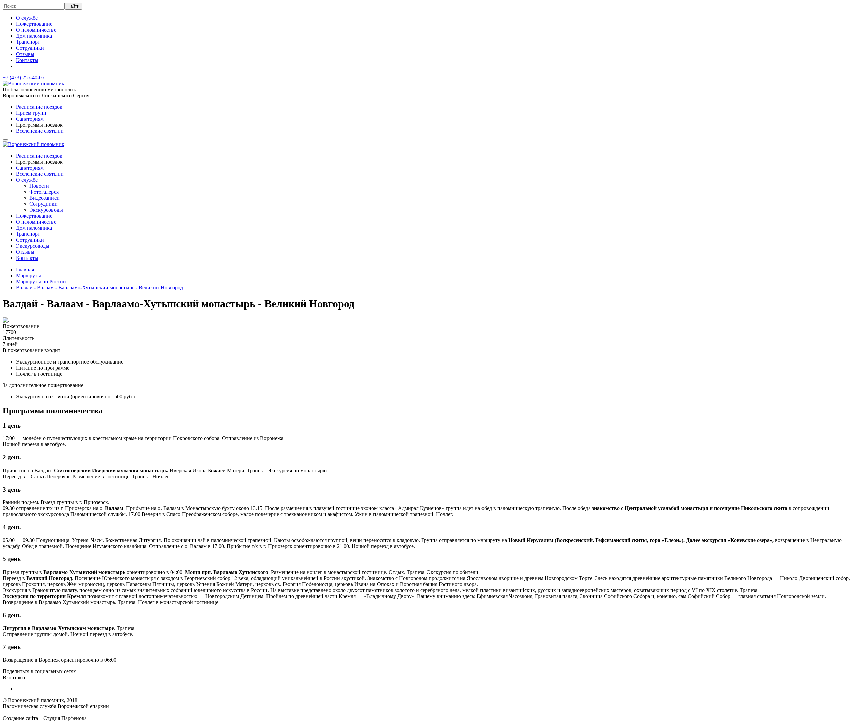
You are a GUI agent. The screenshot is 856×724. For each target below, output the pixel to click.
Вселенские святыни (40, 131)
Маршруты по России (41, 281)
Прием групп (31, 113)
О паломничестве (36, 30)
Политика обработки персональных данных (53, 712)
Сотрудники (30, 48)
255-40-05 (23, 77)
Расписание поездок (39, 107)
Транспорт (28, 42)
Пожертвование (34, 24)
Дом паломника (34, 36)
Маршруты (28, 275)
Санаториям (30, 119)
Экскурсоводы (46, 210)
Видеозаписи (44, 198)
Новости (39, 186)
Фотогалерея (44, 192)
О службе (27, 18)
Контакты (27, 60)
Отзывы (25, 54)
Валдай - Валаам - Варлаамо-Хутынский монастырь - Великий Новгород (99, 287)
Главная (25, 269)
